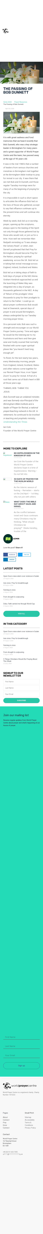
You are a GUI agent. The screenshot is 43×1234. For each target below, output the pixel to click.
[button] (10, 555)
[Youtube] (15, 1101)
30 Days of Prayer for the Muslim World (26, 480)
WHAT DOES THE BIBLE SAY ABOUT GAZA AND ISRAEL (25, 504)
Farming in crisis (9, 590)
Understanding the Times (15, 421)
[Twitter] (11, 1101)
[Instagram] (8, 1101)
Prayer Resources (20, 102)
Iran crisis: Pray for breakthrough (15, 583)
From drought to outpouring (13, 597)
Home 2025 (7, 102)
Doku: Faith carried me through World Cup (19, 603)
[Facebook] (4, 1101)
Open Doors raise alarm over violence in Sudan (21, 576)
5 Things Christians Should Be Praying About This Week (20, 660)
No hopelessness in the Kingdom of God (27, 454)
